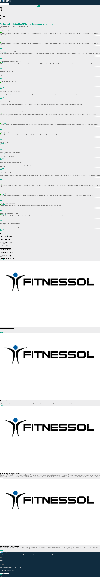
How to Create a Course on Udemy (6, 400)
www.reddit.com (6, 27)
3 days (1, 9)
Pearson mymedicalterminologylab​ (6, 253)
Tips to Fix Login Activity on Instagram (7, 328)
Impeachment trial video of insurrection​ (7, 258)
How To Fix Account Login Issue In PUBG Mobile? (7, 570)
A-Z (0, 14)
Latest (1, 7)
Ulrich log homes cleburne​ (5, 251)
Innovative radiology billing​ (5, 238)
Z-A (0, 15)
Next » (1, 233)
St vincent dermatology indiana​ (6, 242)
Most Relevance (2, 16)
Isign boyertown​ (3, 240)
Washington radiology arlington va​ (6, 249)
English (1, 19)
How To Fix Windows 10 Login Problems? (6, 566)
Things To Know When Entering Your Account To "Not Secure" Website (10, 567)
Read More (1, 332)
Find (37, 5)
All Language (2, 18)
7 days (1, 10)
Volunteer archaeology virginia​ (5, 248)
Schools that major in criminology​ (6, 236)
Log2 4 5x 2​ (2, 243)
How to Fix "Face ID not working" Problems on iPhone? (10, 473)
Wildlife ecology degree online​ (6, 256)
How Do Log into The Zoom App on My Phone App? (9, 546)
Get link (1, 48)
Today (1, 8)
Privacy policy (2, 561)
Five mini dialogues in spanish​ (5, 255)
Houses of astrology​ (4, 245)
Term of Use (2, 563)
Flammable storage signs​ (5, 239)
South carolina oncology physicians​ (6, 252)
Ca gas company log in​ (4, 246)
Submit (1, 574)
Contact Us (1, 560)
